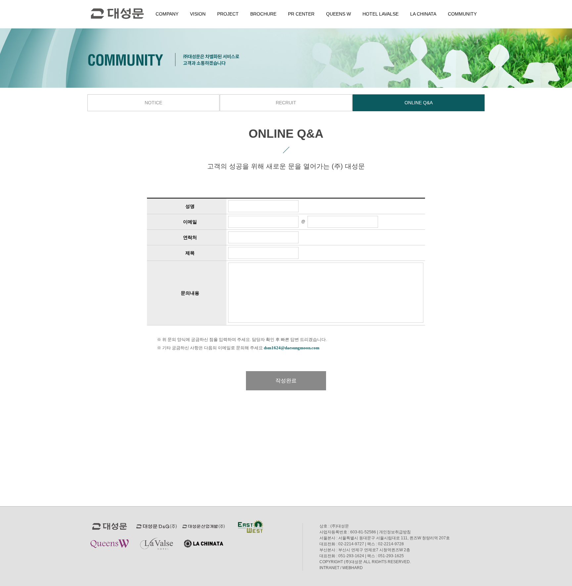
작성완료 (286, 380)
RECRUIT (286, 102)
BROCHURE (263, 14)
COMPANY (167, 14)
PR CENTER (301, 14)
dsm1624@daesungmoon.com (291, 347)
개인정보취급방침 (395, 532)
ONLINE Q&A (419, 102)
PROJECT (228, 14)
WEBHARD (352, 567)
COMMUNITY (462, 14)
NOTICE (153, 102)
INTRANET (329, 567)
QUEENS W (338, 14)
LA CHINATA (423, 14)
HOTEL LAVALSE (380, 14)
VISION (198, 14)
